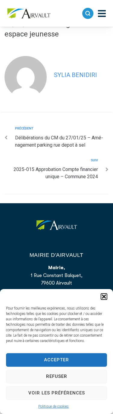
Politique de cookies (53, 406)
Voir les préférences (56, 393)
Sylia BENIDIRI (75, 75)
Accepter (56, 360)
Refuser (56, 376)
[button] (104, 297)
